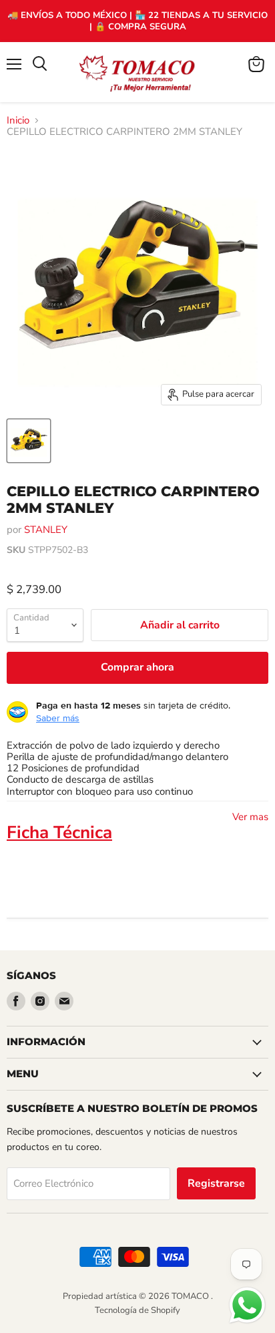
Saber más (57, 718)
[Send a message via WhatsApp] (247, 1305)
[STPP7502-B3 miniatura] (28, 440)
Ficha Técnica (59, 832)
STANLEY (45, 529)
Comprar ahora (137, 667)
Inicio (18, 120)
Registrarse (216, 1183)
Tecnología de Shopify (137, 1310)
